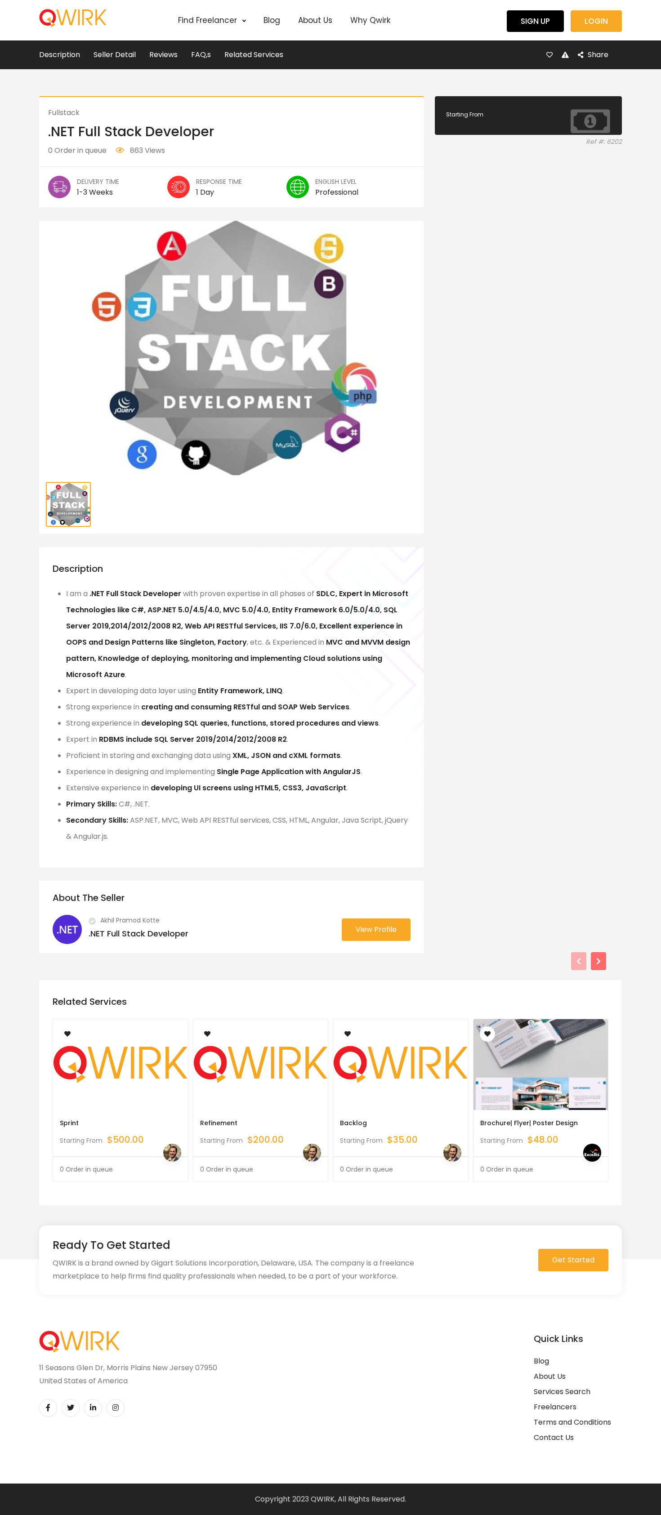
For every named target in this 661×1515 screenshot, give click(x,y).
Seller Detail (115, 54)
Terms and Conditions (572, 1422)
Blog (272, 20)
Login (596, 21)
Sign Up (535, 21)
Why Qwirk (370, 20)
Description (59, 54)
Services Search (562, 1391)
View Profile (376, 929)
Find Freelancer (208, 20)
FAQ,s (201, 54)
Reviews (163, 54)
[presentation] (578, 961)
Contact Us (554, 1437)
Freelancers (555, 1407)
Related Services (253, 54)
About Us (315, 20)
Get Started (573, 1260)
